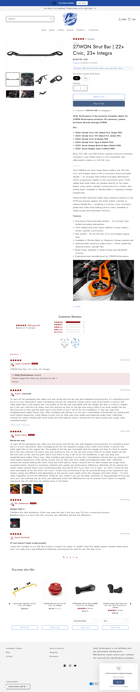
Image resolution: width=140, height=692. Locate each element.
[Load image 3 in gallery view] (42, 79)
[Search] (51, 19)
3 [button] (70, 557)
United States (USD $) (17, 686)
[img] (15, 360)
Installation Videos (14, 648)
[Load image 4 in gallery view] (57, 79)
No (76, 78)
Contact (9, 656)
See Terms (82, 3)
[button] (81, 30)
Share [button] (78, 306)
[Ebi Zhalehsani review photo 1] (15, 523)
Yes (85, 78)
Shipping (76, 63)
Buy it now (99, 103)
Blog (8, 652)
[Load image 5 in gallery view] (12, 94)
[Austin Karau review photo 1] (15, 489)
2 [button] (67, 557)
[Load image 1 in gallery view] (12, 79)
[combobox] (30, 19)
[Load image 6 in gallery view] (27, 94)
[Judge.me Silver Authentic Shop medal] (65, 342)
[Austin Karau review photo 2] (26, 489)
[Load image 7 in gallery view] (42, 94)
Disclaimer (54, 656)
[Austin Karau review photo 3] (38, 489)
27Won (75, 43)
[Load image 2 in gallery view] (27, 79)
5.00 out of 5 (33, 325)
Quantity (76, 83)
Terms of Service (57, 648)
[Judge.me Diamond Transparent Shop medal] (75, 342)
